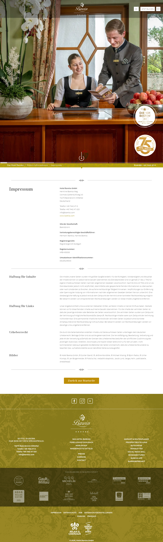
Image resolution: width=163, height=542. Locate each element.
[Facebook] (74, 401)
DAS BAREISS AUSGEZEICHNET (81, 472)
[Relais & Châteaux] (74, 528)
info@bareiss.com (26, 454)
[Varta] (43, 496)
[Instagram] (82, 401)
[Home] (81, 9)
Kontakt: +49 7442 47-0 (145, 165)
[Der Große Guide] (18, 480)
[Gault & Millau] (43, 480)
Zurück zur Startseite (81, 380)
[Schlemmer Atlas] (119, 480)
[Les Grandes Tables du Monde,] (88, 528)
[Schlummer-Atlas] (144, 480)
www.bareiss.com (67, 215)
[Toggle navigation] (158, 9)
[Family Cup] (119, 496)
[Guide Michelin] (69, 480)
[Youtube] (90, 401)
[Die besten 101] (69, 496)
